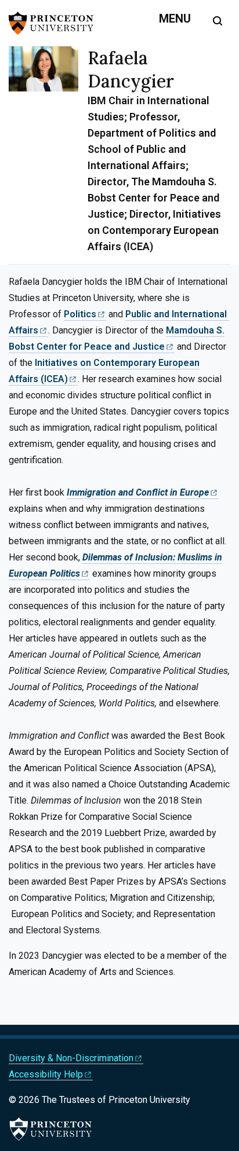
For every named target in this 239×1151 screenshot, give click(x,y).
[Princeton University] (55, 23)
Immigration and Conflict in (138, 492)
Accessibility (46, 1074)
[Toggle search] (217, 21)
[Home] (48, 155)
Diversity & (71, 1058)
